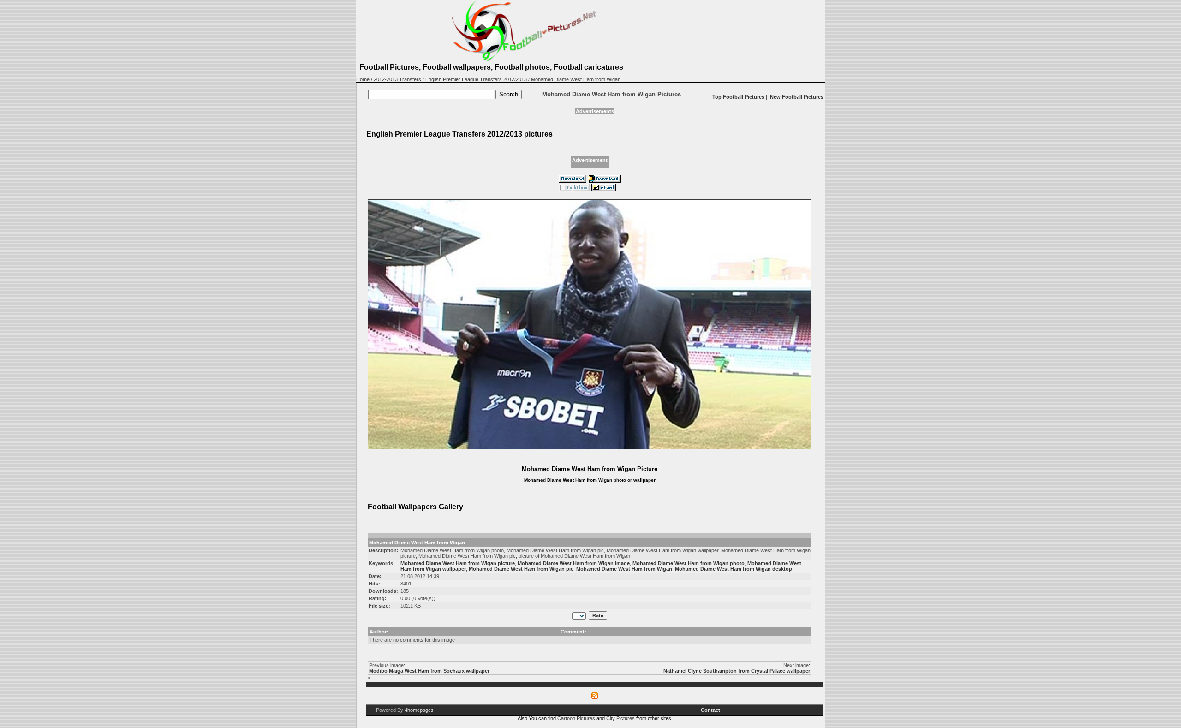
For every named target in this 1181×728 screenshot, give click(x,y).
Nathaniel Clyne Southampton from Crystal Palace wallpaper (736, 671)
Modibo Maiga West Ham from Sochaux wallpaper (429, 671)
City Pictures (620, 718)
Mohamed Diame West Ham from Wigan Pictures (611, 94)
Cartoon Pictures (576, 718)
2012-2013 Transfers (397, 79)
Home (363, 79)
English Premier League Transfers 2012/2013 (476, 79)
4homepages (419, 710)
